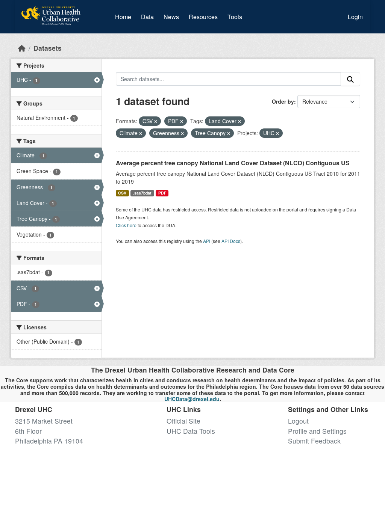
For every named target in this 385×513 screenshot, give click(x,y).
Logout (298, 420)
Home (123, 16)
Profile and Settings (317, 431)
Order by (283, 101)
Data (149, 16)
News (171, 16)
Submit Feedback (314, 440)
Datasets (47, 48)
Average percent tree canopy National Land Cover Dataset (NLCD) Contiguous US (233, 162)
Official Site (183, 420)
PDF (162, 193)
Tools (234, 16)
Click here (126, 225)
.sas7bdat (142, 193)
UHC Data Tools (191, 431)
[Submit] (350, 79)
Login (355, 16)
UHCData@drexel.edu (192, 399)
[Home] (22, 48)
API (206, 241)
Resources (203, 16)
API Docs (230, 241)
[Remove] (155, 121)
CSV (122, 193)
